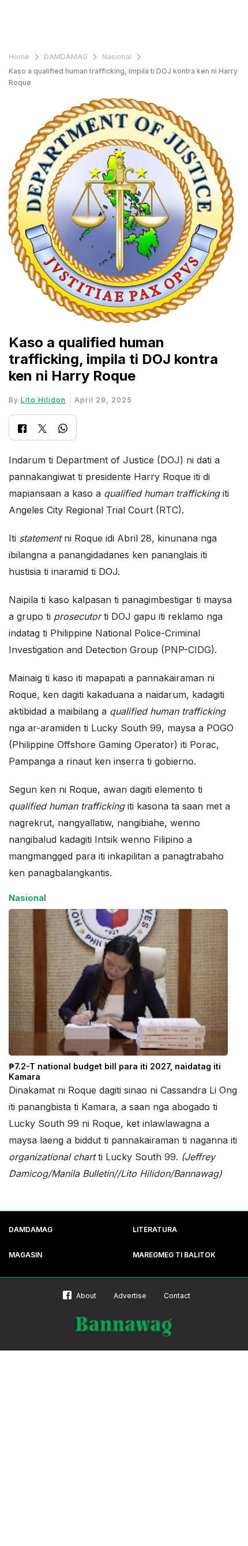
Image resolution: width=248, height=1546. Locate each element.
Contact (177, 1295)
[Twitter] (42, 430)
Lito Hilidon (43, 400)
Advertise (130, 1295)
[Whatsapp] (62, 430)
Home (19, 56)
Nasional (116, 56)
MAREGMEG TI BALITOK (174, 1254)
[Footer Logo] (124, 1327)
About (86, 1295)
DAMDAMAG (66, 56)
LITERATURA (155, 1229)
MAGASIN (25, 1254)
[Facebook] (22, 430)
